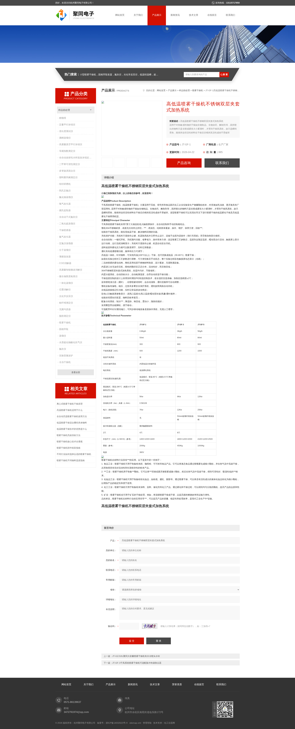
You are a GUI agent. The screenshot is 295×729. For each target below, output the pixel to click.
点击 (90, 110)
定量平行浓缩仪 (67, 124)
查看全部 (75, 372)
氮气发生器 (65, 236)
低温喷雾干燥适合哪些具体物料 (72, 422)
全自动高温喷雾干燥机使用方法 (72, 416)
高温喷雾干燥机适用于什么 (70, 410)
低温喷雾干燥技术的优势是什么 (72, 429)
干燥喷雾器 (65, 230)
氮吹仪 (62, 349)
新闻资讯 (175, 15)
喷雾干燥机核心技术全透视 (70, 441)
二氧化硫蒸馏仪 (67, 223)
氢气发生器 (65, 203)
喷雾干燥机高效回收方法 (68, 435)
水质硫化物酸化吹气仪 (70, 342)
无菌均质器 (65, 309)
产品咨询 (184, 163)
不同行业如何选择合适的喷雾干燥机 (74, 454)
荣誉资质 (177, 684)
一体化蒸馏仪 (66, 283)
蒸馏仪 (62, 335)
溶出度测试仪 (66, 131)
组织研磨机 (65, 184)
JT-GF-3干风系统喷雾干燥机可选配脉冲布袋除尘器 (136, 663)
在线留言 (212, 15)
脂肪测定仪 (65, 316)
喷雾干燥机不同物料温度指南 (71, 460)
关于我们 (138, 15)
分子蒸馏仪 (65, 250)
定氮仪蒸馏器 (66, 243)
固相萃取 (63, 329)
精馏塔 (62, 118)
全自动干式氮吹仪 (68, 217)
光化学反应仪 (66, 296)
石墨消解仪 (65, 289)
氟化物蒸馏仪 (66, 197)
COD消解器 (65, 263)
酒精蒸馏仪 (65, 137)
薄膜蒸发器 (65, 256)
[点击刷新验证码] (149, 626)
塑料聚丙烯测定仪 (68, 177)
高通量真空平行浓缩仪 (70, 144)
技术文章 (193, 15)
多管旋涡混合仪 (67, 170)
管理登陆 (147, 723)
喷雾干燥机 (65, 322)
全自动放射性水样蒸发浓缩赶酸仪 (76, 157)
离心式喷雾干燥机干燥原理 (70, 404)
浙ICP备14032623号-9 (117, 723)
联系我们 (230, 15)
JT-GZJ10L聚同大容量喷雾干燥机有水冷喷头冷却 (136, 656)
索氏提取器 (65, 210)
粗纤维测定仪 (66, 302)
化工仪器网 (169, 723)
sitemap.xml (135, 723)
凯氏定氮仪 (65, 190)
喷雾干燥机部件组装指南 (68, 448)
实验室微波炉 (66, 355)
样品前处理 (64, 110)
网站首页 (119, 15)
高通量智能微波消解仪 (70, 269)
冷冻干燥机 (65, 362)
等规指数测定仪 (67, 151)
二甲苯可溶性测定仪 (69, 164)
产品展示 (156, 15)
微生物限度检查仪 (68, 276)
